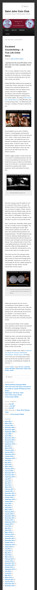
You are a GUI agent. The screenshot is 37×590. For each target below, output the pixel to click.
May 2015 (8, 528)
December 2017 (9, 473)
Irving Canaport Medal (12, 397)
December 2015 (9, 516)
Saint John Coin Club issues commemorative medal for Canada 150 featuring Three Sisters (18, 389)
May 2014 (8, 553)
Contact (7, 34)
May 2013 (8, 575)
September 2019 (10, 444)
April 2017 (8, 485)
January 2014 (9, 561)
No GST (11, 404)
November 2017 (9, 475)
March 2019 (8, 448)
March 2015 (8, 532)
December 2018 (9, 454)
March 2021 (8, 423)
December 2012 (9, 583)
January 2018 (9, 471)
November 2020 (9, 430)
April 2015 (8, 530)
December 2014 (9, 538)
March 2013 (8, 577)
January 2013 (9, 581)
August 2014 (9, 547)
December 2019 (9, 438)
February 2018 (9, 468)
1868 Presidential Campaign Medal (15, 384)
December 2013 (9, 563)
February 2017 (9, 489)
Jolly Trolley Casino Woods (13, 395)
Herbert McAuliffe (10, 368)
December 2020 (9, 427)
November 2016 (9, 495)
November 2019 (9, 440)
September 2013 (10, 569)
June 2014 (8, 551)
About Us (14, 30)
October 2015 (9, 520)
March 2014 (8, 557)
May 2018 (8, 462)
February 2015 (9, 534)
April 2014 (8, 555)
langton (26, 368)
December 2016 (9, 493)
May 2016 (8, 505)
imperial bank (19, 368)
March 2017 (8, 487)
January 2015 (9, 536)
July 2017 (8, 479)
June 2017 (8, 481)
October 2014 (9, 542)
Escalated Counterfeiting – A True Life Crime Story (14, 51)
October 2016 (9, 497)
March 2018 (8, 466)
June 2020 (8, 434)
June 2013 (8, 573)
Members (21, 30)
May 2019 (8, 446)
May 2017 (8, 483)
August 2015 (9, 524)
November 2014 (9, 540)
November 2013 (9, 565)
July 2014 (8, 549)
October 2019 (9, 442)
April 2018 (8, 464)
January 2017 (9, 491)
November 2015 (9, 518)
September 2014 (10, 544)
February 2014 (9, 559)
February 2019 (9, 450)
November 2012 (9, 586)
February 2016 (9, 512)
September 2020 (10, 432)
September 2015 (10, 522)
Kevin (21, 59)
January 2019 (9, 452)
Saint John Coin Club (17, 11)
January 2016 (9, 514)
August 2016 (9, 501)
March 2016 (8, 510)
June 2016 (8, 503)
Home (7, 30)
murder (12, 370)
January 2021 (9, 425)
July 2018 (8, 460)
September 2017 (10, 477)
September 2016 (10, 499)
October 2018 (9, 456)
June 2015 (8, 526)
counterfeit (27, 367)
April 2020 (8, 436)
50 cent (21, 367)
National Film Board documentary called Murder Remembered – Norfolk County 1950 (18, 352)
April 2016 (8, 507)
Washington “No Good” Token (14, 393)
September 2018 (10, 458)
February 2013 (9, 579)
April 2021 (8, 421)
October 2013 (9, 567)
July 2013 (8, 571)
